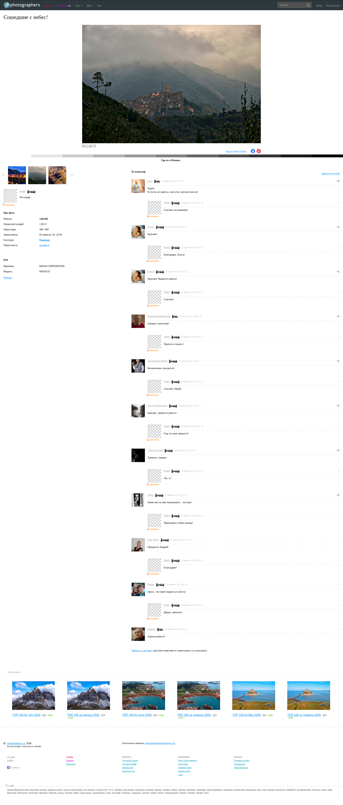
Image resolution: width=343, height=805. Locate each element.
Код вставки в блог (236, 151)
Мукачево (33, 793)
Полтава (68, 793)
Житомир (191, 790)
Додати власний (330, 173)
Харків (153, 793)
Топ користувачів (130, 760)
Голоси (8, 277)
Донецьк (182, 790)
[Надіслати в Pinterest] (259, 152)
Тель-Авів (116, 793)
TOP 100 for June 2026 (137, 714)
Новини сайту (184, 771)
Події (180, 775)
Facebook (14, 768)
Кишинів (271, 790)
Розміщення (239, 764)
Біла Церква (128, 790)
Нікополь (53, 793)
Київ (264, 790)
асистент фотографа (72, 790)
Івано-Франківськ (214, 790)
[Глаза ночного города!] (17, 168)
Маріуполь (12, 793)
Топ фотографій (129, 764)
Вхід (319, 5)
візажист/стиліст (55, 790)
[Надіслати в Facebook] (253, 152)
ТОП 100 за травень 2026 (304, 714)
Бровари (150, 790)
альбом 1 (44, 245)
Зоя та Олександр (157, 405)
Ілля (150, 181)
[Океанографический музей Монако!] (57, 168)
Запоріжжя (201, 790)
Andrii (23, 191)
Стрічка (48, 5)
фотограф (34, 790)
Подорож (44, 240)
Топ (78, 5)
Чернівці (199, 793)
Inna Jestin (153, 539)
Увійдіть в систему (141, 650)
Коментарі (70, 764)
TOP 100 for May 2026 (246, 714)
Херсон (160, 793)
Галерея (64, 5)
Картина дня (127, 768)
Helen (150, 495)
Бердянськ (140, 790)
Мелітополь (23, 793)
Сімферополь (98, 793)
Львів (329, 790)
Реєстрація (332, 5)
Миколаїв (43, 793)
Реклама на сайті (242, 760)
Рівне (75, 793)
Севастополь (85, 793)
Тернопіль (126, 793)
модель (43, 790)
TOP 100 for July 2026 (26, 714)
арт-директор (89, 790)
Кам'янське (251, 790)
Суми (108, 793)
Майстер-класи (241, 768)
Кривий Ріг (291, 790)
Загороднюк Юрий (157, 361)
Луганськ (316, 790)
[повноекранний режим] (94, 146)
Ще (89, 5)
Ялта (206, 793)
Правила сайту (185, 768)
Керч (259, 790)
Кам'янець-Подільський (234, 790)
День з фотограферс (187, 760)
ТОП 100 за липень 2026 (83, 714)
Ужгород (145, 793)
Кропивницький (303, 790)
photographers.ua (16, 743)
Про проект (183, 764)
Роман (151, 584)
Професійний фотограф (18, 790)
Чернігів (191, 793)
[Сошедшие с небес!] (37, 168)
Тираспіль (136, 793)
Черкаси (183, 793)
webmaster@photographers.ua (160, 743)
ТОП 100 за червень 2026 (194, 714)
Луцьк (323, 790)
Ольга (151, 226)
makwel (151, 629)
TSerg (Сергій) (155, 450)
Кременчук (280, 790)
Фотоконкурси (128, 771)
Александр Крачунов (159, 316)
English (10, 760)
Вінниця (158, 790)
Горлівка (166, 790)
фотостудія (101, 790)
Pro (99, 5)
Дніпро (174, 790)
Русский (11, 757)
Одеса (61, 793)
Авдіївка (118, 790)
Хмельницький (171, 793)
